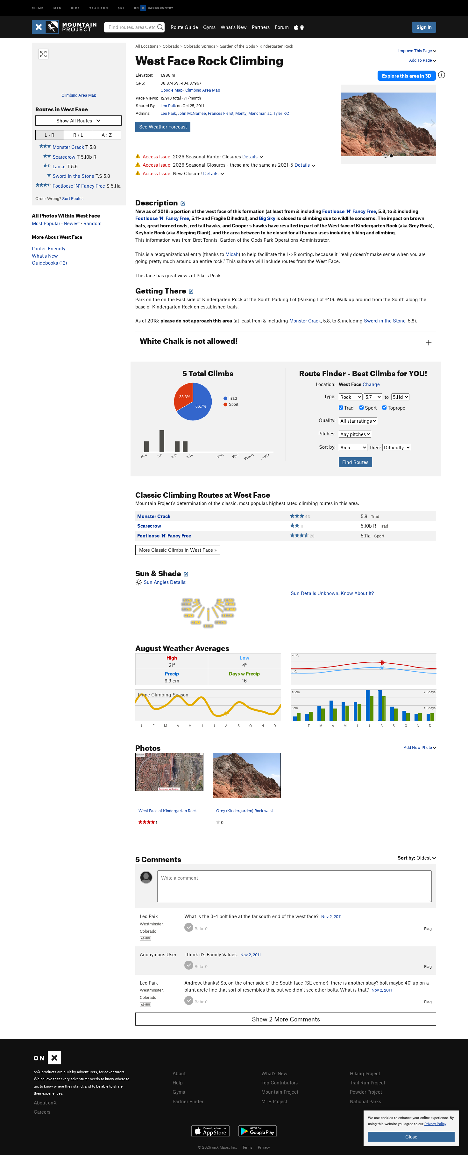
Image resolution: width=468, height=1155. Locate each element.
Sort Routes (72, 198)
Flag (428, 928)
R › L (78, 135)
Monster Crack (68, 147)
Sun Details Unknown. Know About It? (332, 593)
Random (92, 223)
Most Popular (46, 223)
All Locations (146, 46)
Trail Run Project (367, 1082)
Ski (121, 8)
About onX (45, 1102)
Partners (261, 27)
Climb (38, 8)
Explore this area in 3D (406, 76)
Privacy (264, 1147)
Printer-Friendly (48, 248)
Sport (370, 408)
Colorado (171, 46)
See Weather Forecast (163, 126)
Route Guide (184, 27)
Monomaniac (260, 113)
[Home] (67, 27)
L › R (49, 135)
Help (178, 1082)
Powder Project (366, 1092)
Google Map (171, 90)
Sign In (424, 27)
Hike (75, 8)
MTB (57, 8)
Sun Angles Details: (188, 603)
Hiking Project (365, 1073)
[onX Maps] (47, 1062)
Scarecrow (64, 157)
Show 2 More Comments (286, 1019)
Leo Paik (168, 105)
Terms (247, 1147)
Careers (42, 1112)
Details (250, 156)
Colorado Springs (199, 46)
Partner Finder (188, 1101)
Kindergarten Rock (276, 46)
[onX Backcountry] (153, 8)
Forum (282, 27)
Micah (232, 254)
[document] (411, 1128)
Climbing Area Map (78, 95)
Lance (59, 166)
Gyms (209, 27)
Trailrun (98, 8)
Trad (348, 408)
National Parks (365, 1101)
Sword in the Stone (73, 176)
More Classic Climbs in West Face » (178, 550)
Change (371, 384)
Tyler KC (281, 113)
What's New (234, 27)
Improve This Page (415, 50)
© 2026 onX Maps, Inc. (217, 1147)
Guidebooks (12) (49, 263)
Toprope (395, 408)
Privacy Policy (435, 1124)
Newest (72, 223)
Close (411, 1136)
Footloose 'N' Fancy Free (79, 186)
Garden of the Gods (237, 46)
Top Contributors (279, 1082)
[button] (347, 124)
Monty (240, 113)
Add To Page (421, 60)
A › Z (107, 135)
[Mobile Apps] (299, 27)
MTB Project (274, 1101)
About (179, 1073)
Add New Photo (418, 747)
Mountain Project (279, 1092)
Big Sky (267, 218)
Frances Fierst (220, 113)
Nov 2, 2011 (331, 916)
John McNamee (192, 113)
